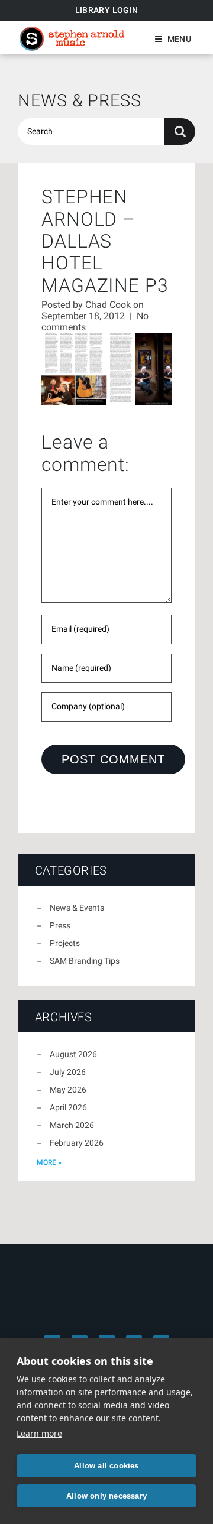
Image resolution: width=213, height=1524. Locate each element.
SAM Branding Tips (85, 961)
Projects (65, 943)
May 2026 (68, 1089)
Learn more (39, 1433)
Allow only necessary (106, 1495)
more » (49, 1162)
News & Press (79, 100)
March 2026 (72, 1125)
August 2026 (73, 1054)
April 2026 (68, 1107)
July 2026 (68, 1072)
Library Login (106, 10)
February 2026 (77, 1143)
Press (60, 925)
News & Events (77, 907)
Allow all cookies (106, 1465)
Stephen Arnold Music (72, 39)
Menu (179, 39)
